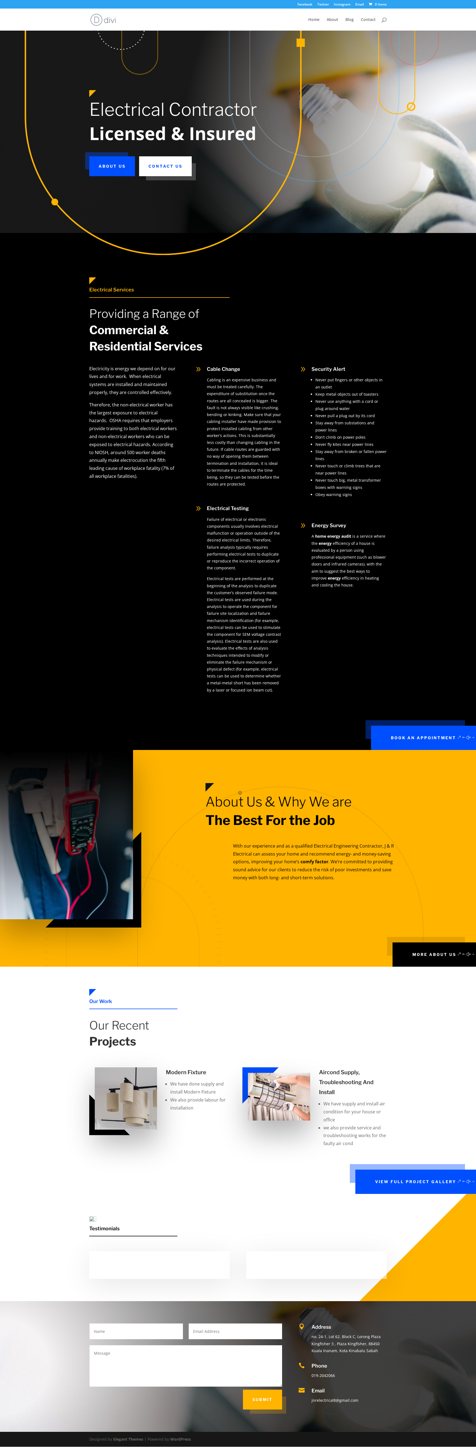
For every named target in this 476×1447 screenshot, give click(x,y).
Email (359, 5)
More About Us (434, 954)
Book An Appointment (423, 737)
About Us (112, 166)
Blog (349, 20)
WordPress (180, 1439)
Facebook (305, 5)
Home (314, 20)
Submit (262, 1399)
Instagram (342, 5)
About (332, 20)
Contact (368, 20)
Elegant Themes (128, 1439)
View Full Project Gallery (415, 1181)
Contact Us (165, 166)
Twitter (323, 5)
